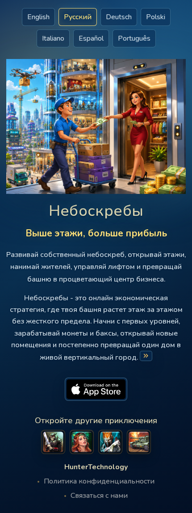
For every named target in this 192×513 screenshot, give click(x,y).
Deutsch (119, 17)
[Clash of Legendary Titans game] (110, 442)
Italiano (53, 38)
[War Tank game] (139, 442)
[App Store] (96, 389)
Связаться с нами (99, 495)
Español (91, 38)
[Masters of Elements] (82, 442)
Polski (155, 17)
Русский (78, 17)
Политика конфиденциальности (99, 481)
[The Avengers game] (53, 442)
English (38, 17)
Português (134, 38)
